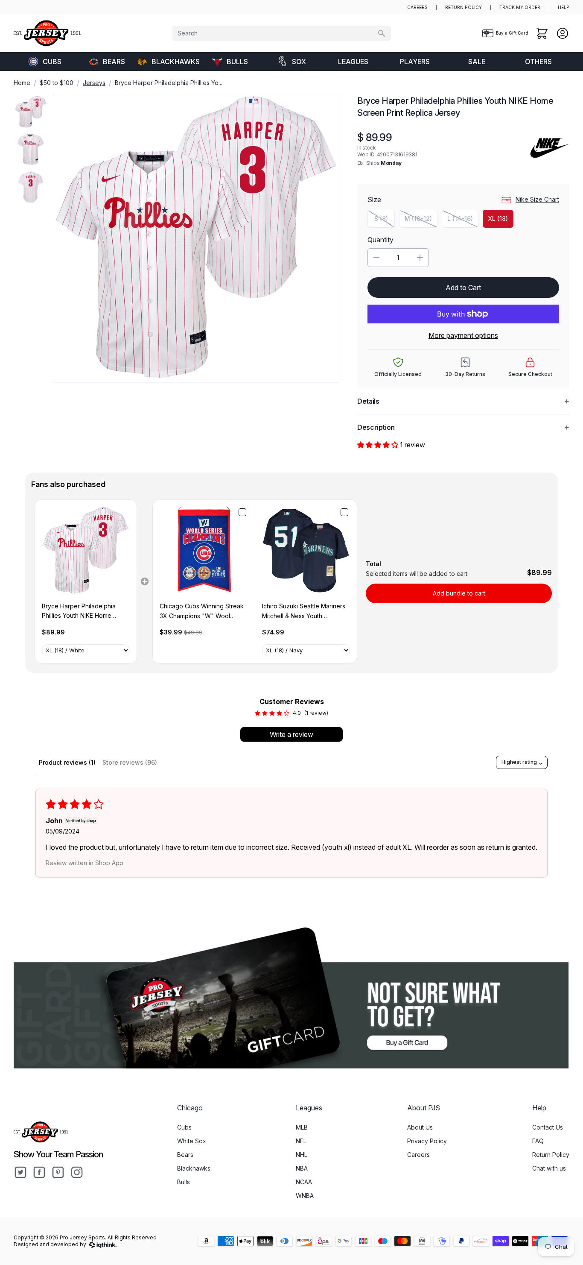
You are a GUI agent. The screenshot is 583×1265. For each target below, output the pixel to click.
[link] (86, 551)
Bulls (237, 61)
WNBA (305, 1195)
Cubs (52, 61)
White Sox (191, 1141)
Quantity (380, 239)
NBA (302, 1168)
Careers (418, 1154)
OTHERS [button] (538, 61)
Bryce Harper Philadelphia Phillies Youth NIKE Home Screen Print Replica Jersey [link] (81, 611)
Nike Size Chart (537, 199)
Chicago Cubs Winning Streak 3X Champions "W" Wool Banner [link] (202, 611)
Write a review (291, 734)
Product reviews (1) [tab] (67, 762)
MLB (302, 1127)
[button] (378, 444)
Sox (299, 61)
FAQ (538, 1141)
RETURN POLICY (463, 7)
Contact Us (547, 1127)
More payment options (463, 335)
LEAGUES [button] (353, 61)
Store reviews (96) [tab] (129, 762)
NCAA (304, 1182)
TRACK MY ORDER (519, 7)
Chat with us (549, 1168)
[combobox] (281, 33)
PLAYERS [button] (415, 61)
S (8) (384, 220)
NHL (301, 1154)
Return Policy (550, 1154)
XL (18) (498, 218)
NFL (301, 1141)
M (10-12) (421, 220)
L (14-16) (462, 220)
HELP (563, 7)
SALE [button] (476, 61)
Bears (114, 61)
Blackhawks (175, 61)
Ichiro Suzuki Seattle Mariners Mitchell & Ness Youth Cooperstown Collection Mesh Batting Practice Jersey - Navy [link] (305, 611)
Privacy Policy (427, 1141)
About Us (420, 1127)
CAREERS (417, 7)
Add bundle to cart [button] (459, 593)
